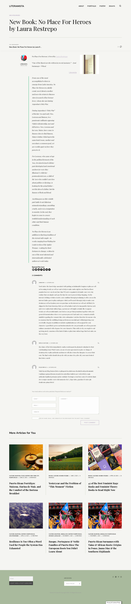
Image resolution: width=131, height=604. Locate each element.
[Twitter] (36, 269)
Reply (98, 282)
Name (36, 399)
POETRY (103, 6)
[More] (49, 269)
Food (23, 476)
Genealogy (64, 534)
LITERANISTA (16, 6)
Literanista (73, 72)
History (27, 476)
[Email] (44, 269)
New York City (34, 476)
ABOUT (81, 6)
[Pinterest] (41, 269)
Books (51, 476)
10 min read (105, 536)
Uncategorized (14, 15)
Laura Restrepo (62, 56)
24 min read (31, 477)
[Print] (47, 269)
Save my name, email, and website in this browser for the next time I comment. (64, 418)
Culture (11, 476)
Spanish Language (54, 536)
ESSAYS (112, 6)
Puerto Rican (13, 477)
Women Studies (64, 476)
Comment (64, 399)
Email (36, 405)
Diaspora (18, 476)
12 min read (33, 536)
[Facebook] (33, 269)
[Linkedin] (38, 269)
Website (36, 412)
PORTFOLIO (91, 6)
